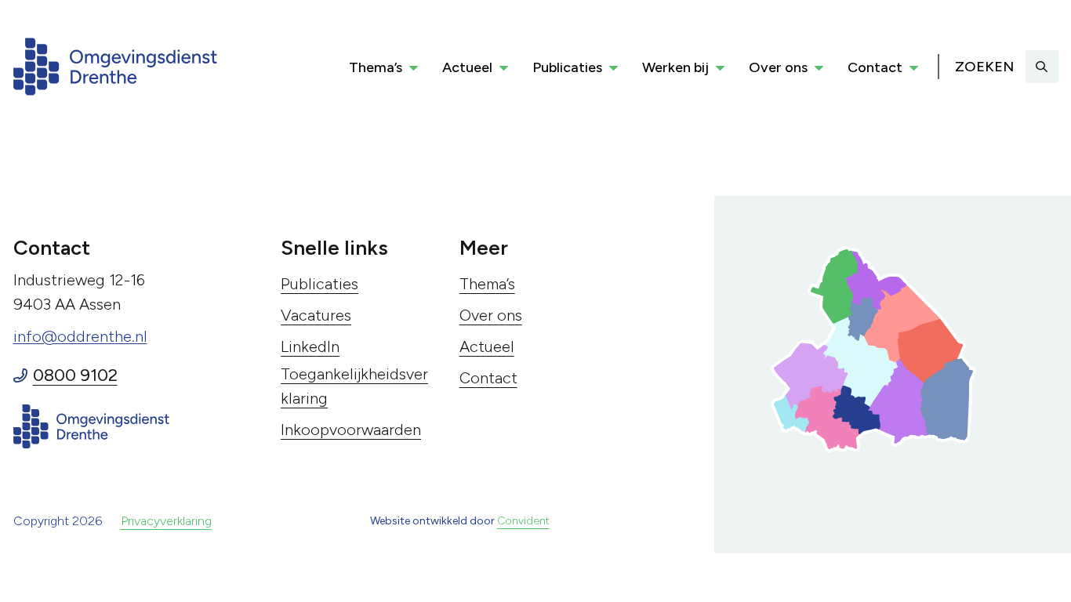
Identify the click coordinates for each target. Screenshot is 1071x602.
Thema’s (375, 67)
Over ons (778, 67)
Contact (875, 67)
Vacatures (316, 315)
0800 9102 (75, 375)
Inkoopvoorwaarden (351, 429)
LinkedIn (310, 346)
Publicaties (567, 67)
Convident (523, 521)
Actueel (467, 67)
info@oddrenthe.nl (80, 336)
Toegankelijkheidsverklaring (354, 386)
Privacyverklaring (166, 520)
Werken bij (675, 67)
